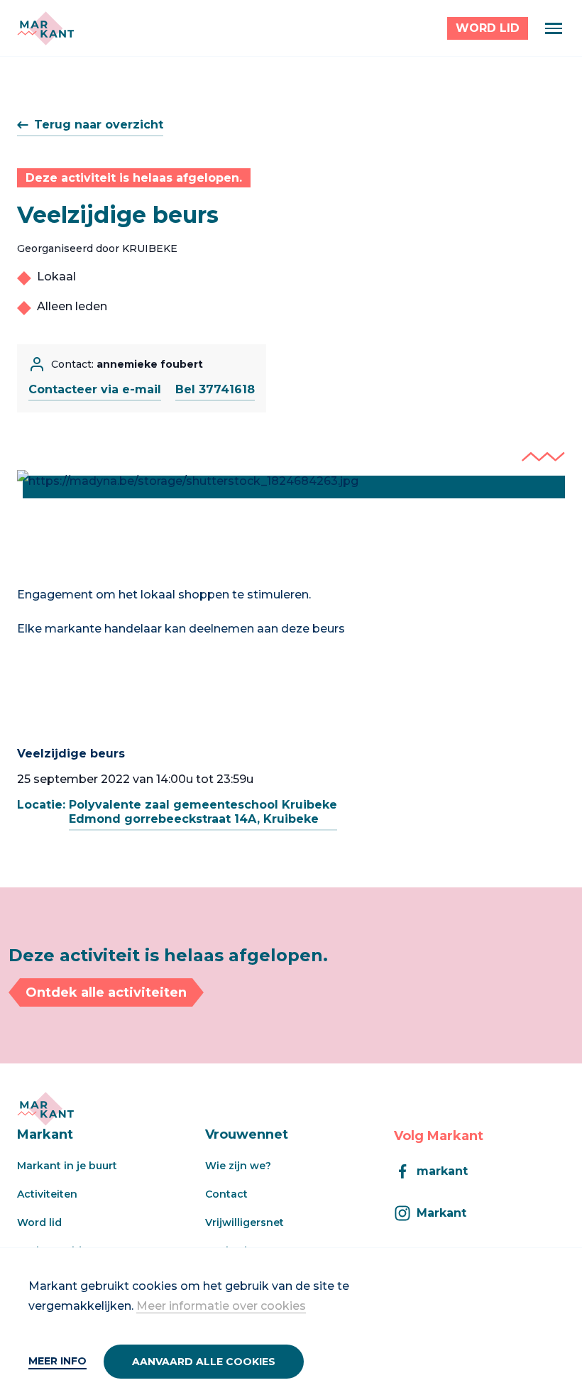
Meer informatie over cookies (221, 1306)
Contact (226, 1194)
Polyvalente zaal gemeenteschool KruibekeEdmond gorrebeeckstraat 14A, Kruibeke (203, 812)
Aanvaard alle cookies (203, 1361)
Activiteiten (47, 1194)
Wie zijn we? (238, 1165)
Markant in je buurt (67, 1165)
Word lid (39, 1222)
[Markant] (45, 28)
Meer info (57, 1361)
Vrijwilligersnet (244, 1222)
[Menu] (553, 28)
